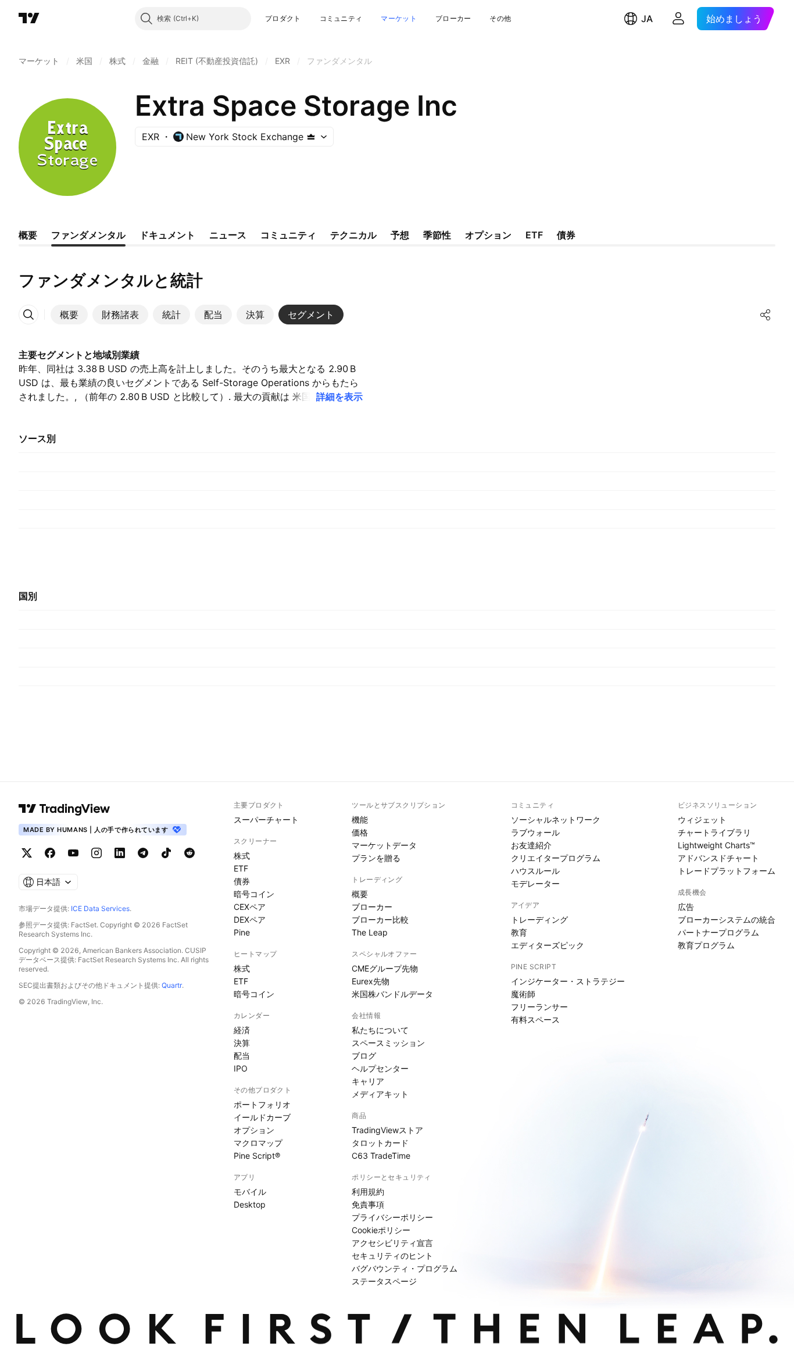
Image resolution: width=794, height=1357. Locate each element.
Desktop (250, 1204)
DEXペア (250, 919)
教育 (519, 932)
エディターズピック (547, 945)
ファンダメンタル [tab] (88, 235)
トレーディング (539, 919)
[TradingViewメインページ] (64, 809)
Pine (242, 932)
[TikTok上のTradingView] (166, 853)
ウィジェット (702, 819)
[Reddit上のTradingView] (189, 853)
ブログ (364, 1055)
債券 (242, 881)
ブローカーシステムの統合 (726, 919)
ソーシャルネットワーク (555, 819)
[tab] (69, 314)
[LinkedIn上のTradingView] (120, 853)
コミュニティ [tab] (288, 235)
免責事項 (368, 1204)
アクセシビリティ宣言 (392, 1243)
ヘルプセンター (380, 1068)
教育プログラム (706, 945)
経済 (242, 1030)
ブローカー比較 (380, 919)
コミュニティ (341, 18)
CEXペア (250, 907)
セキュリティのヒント (392, 1255)
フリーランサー (539, 1007)
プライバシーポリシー (392, 1217)
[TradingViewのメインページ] (29, 18)
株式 (242, 855)
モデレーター (535, 883)
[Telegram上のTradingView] (143, 853)
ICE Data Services (100, 908)
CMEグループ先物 (385, 968)
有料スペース (535, 1019)
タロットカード (380, 1143)
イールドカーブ (262, 1117)
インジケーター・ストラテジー (568, 981)
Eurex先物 (370, 981)
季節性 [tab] (437, 235)
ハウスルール (535, 871)
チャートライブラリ (714, 832)
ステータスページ (384, 1281)
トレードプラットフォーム (726, 871)
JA (647, 18)
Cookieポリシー (381, 1230)
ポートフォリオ (262, 1104)
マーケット (399, 18)
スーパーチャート (266, 819)
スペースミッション (388, 1043)
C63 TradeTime (381, 1155)
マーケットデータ (384, 845)
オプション (254, 1130)
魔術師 (523, 994)
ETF (241, 868)
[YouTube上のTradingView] (73, 853)
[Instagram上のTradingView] (96, 853)
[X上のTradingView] (27, 853)
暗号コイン (254, 894)
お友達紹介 (531, 845)
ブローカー (453, 18)
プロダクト (283, 18)
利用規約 (368, 1192)
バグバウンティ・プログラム (404, 1268)
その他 (500, 18)
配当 (242, 1055)
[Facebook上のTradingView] (50, 853)
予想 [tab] (400, 235)
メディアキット (380, 1094)
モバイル (250, 1192)
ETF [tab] (534, 235)
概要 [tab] (28, 235)
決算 (242, 1043)
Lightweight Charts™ (716, 845)
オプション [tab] (488, 235)
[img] (311, 136)
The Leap (370, 932)
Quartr (172, 985)
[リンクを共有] (765, 314)
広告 (686, 907)
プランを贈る (376, 858)
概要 (360, 894)
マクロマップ (258, 1143)
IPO (241, 1068)
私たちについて (380, 1030)
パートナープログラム (718, 932)
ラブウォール (535, 832)
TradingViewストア (387, 1130)
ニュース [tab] (227, 235)
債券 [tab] (566, 235)
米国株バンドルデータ (392, 994)
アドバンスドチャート (718, 858)
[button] (310, 18)
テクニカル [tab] (353, 235)
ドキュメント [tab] (167, 235)
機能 (360, 819)
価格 (360, 832)
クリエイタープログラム (555, 858)
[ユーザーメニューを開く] (678, 18)
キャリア (368, 1081)
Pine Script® (257, 1155)
